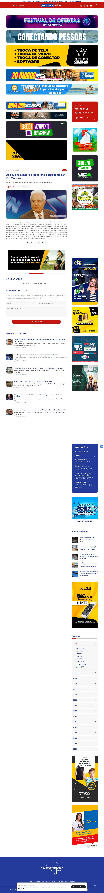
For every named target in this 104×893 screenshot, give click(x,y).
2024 (75, 678)
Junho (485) (79, 653)
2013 (75, 738)
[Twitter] (87, 5)
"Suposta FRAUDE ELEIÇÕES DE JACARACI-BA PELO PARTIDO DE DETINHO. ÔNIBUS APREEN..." (84, 477)
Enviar (78, 455)
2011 (75, 749)
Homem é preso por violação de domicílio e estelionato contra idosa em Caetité (88, 547)
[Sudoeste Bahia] (51, 5)
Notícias (37, 881)
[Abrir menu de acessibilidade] (95, 886)
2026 (75, 643)
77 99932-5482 (83, 118)
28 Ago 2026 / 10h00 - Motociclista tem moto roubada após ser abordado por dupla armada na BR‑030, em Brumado (52, 1)
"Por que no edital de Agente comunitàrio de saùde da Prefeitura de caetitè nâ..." (85, 485)
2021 (75, 694)
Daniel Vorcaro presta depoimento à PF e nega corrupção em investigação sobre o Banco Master (39, 340)
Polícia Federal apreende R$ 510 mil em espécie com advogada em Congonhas (38, 368)
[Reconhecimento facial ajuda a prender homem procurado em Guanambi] (75, 573)
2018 (75, 711)
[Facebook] (84, 5)
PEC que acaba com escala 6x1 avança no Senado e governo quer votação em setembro (38, 395)
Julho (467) (79, 651)
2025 (75, 673)
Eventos (44, 881)
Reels (66, 881)
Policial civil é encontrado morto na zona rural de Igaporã (87, 539)
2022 (75, 689)
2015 (75, 727)
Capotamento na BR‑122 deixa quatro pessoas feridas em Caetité (89, 556)
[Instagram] (81, 5)
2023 (75, 684)
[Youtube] (91, 5)
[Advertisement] (84, 234)
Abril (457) (79, 659)
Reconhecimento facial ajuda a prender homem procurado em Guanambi (89, 573)
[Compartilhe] (38, 242)
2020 (75, 700)
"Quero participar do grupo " (83, 461)
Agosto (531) (80, 648)
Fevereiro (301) (81, 664)
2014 (75, 733)
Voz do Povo (52, 881)
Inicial (30, 881)
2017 (75, 716)
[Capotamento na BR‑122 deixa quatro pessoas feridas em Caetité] (75, 556)
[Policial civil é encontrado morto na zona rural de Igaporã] (75, 539)
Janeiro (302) (80, 667)
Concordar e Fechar (78, 887)
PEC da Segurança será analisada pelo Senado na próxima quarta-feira (36, 355)
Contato (72, 881)
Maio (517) (79, 656)
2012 (75, 743)
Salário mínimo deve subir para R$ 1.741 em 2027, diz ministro (33, 381)
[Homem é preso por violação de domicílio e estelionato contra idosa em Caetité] (75, 548)
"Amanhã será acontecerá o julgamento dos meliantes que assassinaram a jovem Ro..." (83, 468)
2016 (75, 722)
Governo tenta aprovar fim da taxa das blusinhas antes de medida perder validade (40, 410)
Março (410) (80, 661)
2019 (75, 705)
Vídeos (61, 881)
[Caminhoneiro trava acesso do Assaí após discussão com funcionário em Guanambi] (75, 565)
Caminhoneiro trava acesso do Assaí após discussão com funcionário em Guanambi (88, 564)
